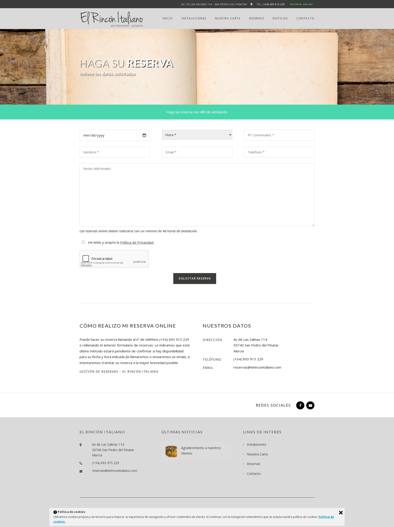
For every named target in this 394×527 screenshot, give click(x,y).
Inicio (168, 18)
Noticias (280, 18)
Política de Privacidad (136, 242)
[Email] (309, 405)
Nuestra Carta (228, 18)
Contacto (305, 18)
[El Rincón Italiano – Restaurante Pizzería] (111, 19)
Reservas (256, 18)
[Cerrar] (341, 512)
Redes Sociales (273, 405)
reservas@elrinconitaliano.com (114, 470)
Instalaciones (193, 18)
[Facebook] (299, 405)
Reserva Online (301, 4)
